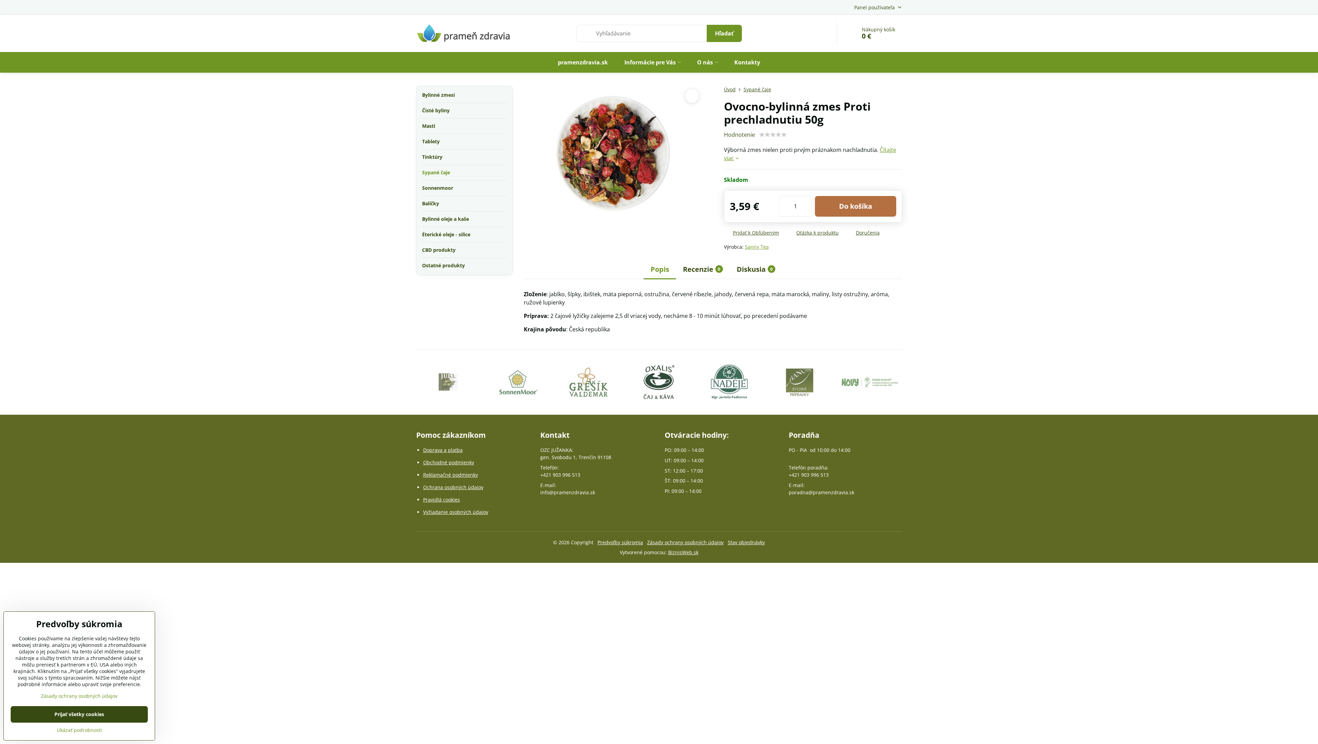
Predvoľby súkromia (620, 542)
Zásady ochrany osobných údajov (685, 542)
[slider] (773, 134)
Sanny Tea (757, 247)
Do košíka (855, 206)
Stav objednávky (746, 542)
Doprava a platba (443, 450)
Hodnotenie (739, 134)
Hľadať (724, 33)
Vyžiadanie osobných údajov (455, 512)
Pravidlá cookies (441, 499)
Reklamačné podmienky (450, 475)
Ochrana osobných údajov (453, 487)
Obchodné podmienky (448, 462)
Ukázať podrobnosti (79, 730)
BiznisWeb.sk (683, 552)
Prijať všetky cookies (79, 714)
